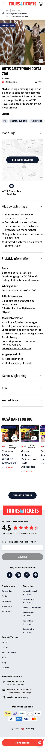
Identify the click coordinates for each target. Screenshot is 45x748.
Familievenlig (36, 121)
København (7, 601)
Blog (4, 662)
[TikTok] (27, 575)
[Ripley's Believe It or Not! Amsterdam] (30, 449)
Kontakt (5, 642)
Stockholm (7, 611)
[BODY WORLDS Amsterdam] (10, 447)
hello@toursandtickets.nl (16, 348)
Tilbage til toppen (22, 495)
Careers (5, 667)
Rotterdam (7, 606)
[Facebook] (9, 575)
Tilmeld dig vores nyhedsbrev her (19, 541)
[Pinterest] (35, 575)
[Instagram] (18, 575)
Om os (5, 647)
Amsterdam (7, 591)
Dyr (4, 121)
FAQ (4, 657)
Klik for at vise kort (22, 159)
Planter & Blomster (18, 121)
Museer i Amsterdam (32, 607)
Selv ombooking (9, 652)
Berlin (4, 596)
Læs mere (5, 114)
